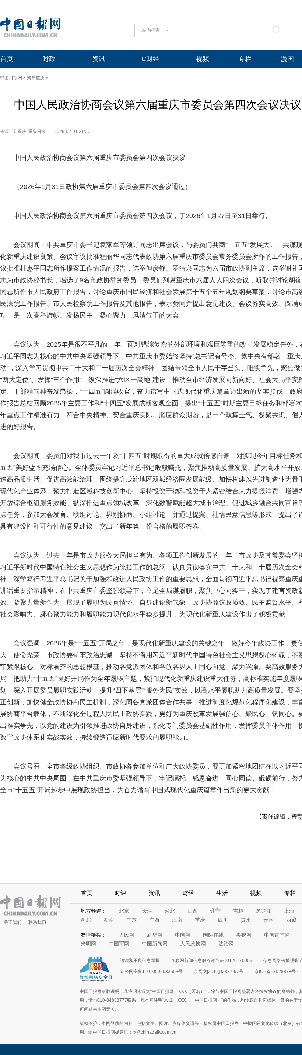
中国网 (182, 935)
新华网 (154, 935)
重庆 (200, 920)
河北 (170, 911)
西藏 (291, 920)
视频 (202, 58)
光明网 (88, 944)
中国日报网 (11, 78)
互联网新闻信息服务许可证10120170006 (211, 960)
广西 (154, 920)
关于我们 (12, 922)
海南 (177, 920)
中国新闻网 (155, 944)
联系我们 (37, 922)
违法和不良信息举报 (140, 960)
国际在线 (213, 935)
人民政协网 (193, 944)
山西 (192, 911)
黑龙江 (263, 911)
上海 (289, 911)
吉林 (238, 911)
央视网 (244, 935)
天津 (147, 911)
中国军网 (119, 944)
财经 (188, 893)
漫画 (287, 58)
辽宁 (215, 911)
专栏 (245, 58)
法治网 (226, 944)
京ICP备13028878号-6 (277, 971)
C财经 (150, 58)
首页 (6, 58)
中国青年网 (277, 935)
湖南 (108, 920)
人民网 (126, 935)
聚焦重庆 (36, 78)
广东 (131, 920)
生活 (222, 893)
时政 (49, 58)
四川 (223, 920)
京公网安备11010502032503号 (151, 971)
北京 (124, 911)
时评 (120, 893)
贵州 (245, 920)
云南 (268, 920)
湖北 (86, 920)
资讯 (98, 58)
